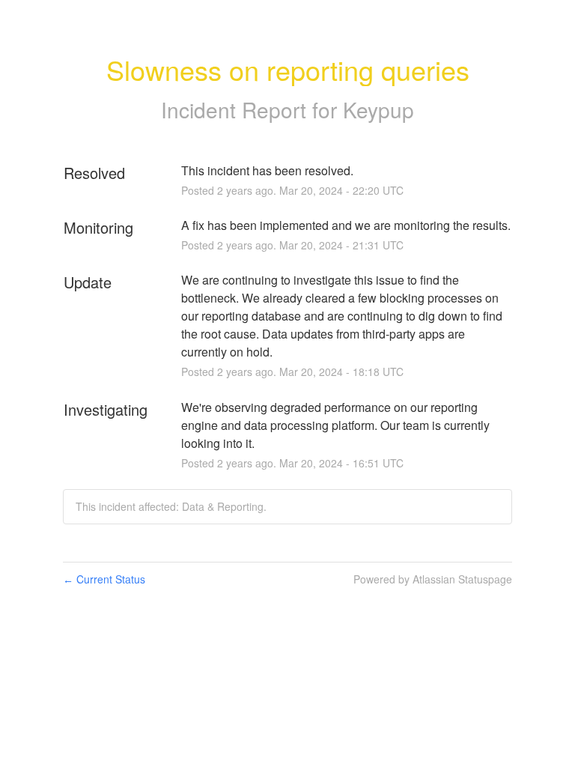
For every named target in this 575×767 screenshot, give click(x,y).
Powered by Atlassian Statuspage (432, 579)
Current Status (104, 579)
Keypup (378, 109)
